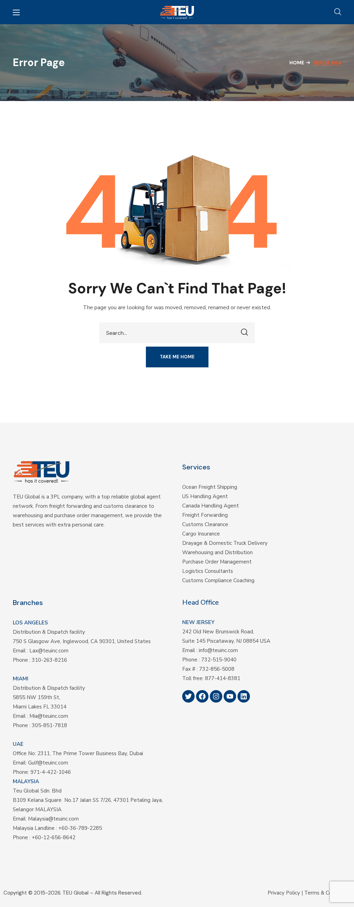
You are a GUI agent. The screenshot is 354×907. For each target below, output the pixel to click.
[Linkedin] (243, 696)
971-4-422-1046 (50, 772)
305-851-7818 (49, 725)
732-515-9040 (218, 659)
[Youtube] (230, 696)
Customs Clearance (205, 524)
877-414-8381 (222, 678)
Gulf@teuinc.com (48, 762)
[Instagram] (216, 696)
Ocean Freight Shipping (209, 487)
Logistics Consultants (207, 571)
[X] (188, 696)
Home (296, 62)
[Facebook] (202, 696)
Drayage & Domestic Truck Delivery (225, 543)
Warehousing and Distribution (217, 552)
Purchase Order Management (217, 561)
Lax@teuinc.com (48, 650)
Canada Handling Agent (210, 505)
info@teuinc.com (218, 650)
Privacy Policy (284, 892)
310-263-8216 (49, 660)
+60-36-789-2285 (80, 828)
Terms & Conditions (327, 892)
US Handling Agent (205, 496)
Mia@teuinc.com (48, 716)
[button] (337, 12)
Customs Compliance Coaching (218, 580)
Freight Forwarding (205, 515)
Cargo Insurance (201, 533)
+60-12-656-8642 (53, 837)
